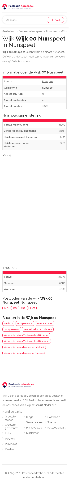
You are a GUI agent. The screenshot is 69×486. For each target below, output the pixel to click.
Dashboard (53, 417)
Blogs (29, 417)
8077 (32, 308)
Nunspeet (51, 31)
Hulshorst (8, 323)
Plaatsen (10, 449)
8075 (23, 308)
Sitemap (52, 422)
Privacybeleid (34, 427)
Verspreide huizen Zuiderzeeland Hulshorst (26, 335)
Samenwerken (34, 422)
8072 (15, 308)
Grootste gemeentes (11, 426)
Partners (10, 438)
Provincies (11, 443)
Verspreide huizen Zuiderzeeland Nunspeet (26, 341)
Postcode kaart (56, 427)
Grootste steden (10, 418)
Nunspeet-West (45, 323)
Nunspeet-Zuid (12, 329)
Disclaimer (32, 432)
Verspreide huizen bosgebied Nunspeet (24, 353)
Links (8, 433)
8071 (6, 308)
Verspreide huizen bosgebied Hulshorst (24, 347)
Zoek (57, 20)
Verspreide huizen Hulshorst (37, 329)
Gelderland (8, 31)
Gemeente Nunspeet (31, 31)
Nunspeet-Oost (25, 323)
